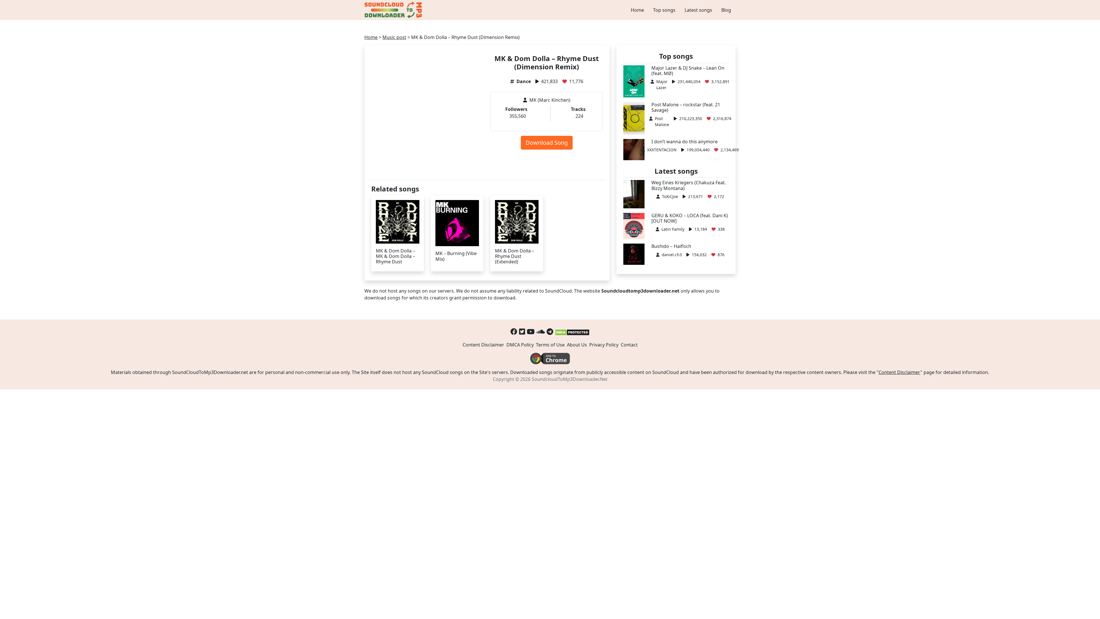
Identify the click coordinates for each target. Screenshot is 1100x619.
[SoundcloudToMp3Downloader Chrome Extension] (550, 358)
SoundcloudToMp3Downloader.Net (570, 379)
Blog (726, 10)
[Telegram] (550, 331)
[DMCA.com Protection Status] (572, 331)
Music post (394, 37)
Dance (523, 81)
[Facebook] (513, 331)
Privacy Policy (603, 345)
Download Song (547, 142)
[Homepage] (393, 10)
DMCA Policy (520, 345)
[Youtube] (531, 331)
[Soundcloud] (540, 331)
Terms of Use (550, 345)
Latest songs (698, 10)
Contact (629, 345)
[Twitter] (522, 331)
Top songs (664, 10)
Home (637, 10)
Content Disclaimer (483, 345)
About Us (577, 345)
